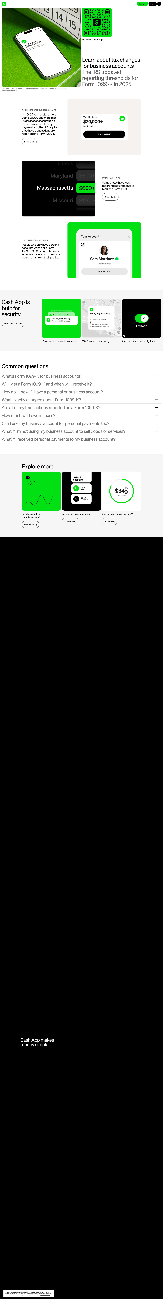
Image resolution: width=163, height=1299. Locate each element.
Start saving (110, 521)
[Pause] (124, 336)
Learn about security (13, 323)
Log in (152, 4)
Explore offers (70, 521)
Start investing (30, 524)
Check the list (110, 197)
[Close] (52, 1291)
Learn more (29, 141)
